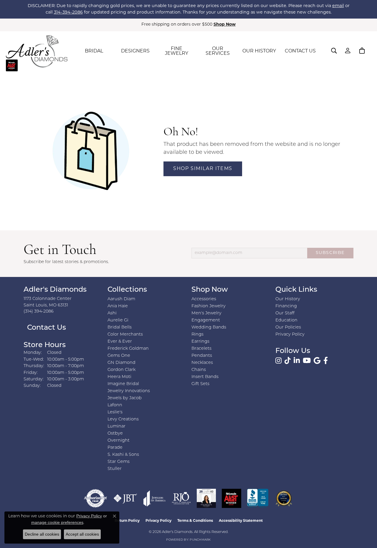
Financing (286, 306)
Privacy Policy (290, 334)
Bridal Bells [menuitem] (120, 327)
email (338, 6)
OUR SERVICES (218, 51)
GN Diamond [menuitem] (121, 363)
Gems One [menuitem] (119, 356)
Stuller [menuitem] (115, 469)
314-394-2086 (68, 12)
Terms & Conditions (195, 521)
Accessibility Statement (241, 521)
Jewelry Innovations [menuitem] (129, 391)
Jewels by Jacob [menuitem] (125, 398)
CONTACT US (300, 51)
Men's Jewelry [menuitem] (206, 313)
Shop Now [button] (225, 24)
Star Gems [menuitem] (119, 462)
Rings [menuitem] (197, 334)
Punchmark (200, 540)
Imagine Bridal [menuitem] (123, 384)
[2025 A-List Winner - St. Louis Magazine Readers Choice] (232, 498)
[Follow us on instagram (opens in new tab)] (278, 360)
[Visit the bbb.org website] (257, 498)
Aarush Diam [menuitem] (121, 299)
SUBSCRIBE (330, 253)
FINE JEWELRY (176, 51)
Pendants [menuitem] (201, 356)
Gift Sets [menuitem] (200, 384)
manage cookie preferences (57, 522)
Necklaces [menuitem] (202, 363)
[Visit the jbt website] (125, 498)
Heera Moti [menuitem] (119, 377)
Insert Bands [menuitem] (205, 377)
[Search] (334, 51)
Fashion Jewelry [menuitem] (208, 306)
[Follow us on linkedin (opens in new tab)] (297, 360)
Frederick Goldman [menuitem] (128, 348)
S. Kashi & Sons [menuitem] (123, 455)
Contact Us (45, 327)
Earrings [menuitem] (200, 341)
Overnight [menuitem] (119, 440)
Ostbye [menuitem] (115, 433)
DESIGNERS (135, 51)
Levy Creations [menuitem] (123, 419)
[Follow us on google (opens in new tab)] (317, 360)
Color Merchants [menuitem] (125, 334)
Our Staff (285, 313)
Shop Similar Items (202, 168)
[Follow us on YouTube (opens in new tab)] (307, 360)
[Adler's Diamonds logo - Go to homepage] (36, 51)
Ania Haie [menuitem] (118, 306)
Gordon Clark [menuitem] (121, 370)
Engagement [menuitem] (205, 320)
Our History (287, 299)
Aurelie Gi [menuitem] (118, 320)
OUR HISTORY (259, 51)
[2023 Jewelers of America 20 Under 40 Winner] (206, 498)
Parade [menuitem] (115, 447)
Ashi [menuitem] (112, 313)
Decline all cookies (42, 534)
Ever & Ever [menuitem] (120, 341)
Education (286, 320)
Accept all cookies (82, 534)
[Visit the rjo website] (181, 498)
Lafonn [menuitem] (115, 405)
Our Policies (288, 327)
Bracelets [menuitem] (201, 348)
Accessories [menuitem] (203, 299)
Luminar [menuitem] (116, 426)
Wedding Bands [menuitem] (208, 327)
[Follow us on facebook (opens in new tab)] (325, 360)
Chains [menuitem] (198, 370)
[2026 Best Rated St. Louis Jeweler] (283, 498)
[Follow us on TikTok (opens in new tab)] (288, 360)
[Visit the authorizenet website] (95, 498)
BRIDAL (94, 51)
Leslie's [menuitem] (115, 412)
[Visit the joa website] (154, 498)
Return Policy (127, 521)
